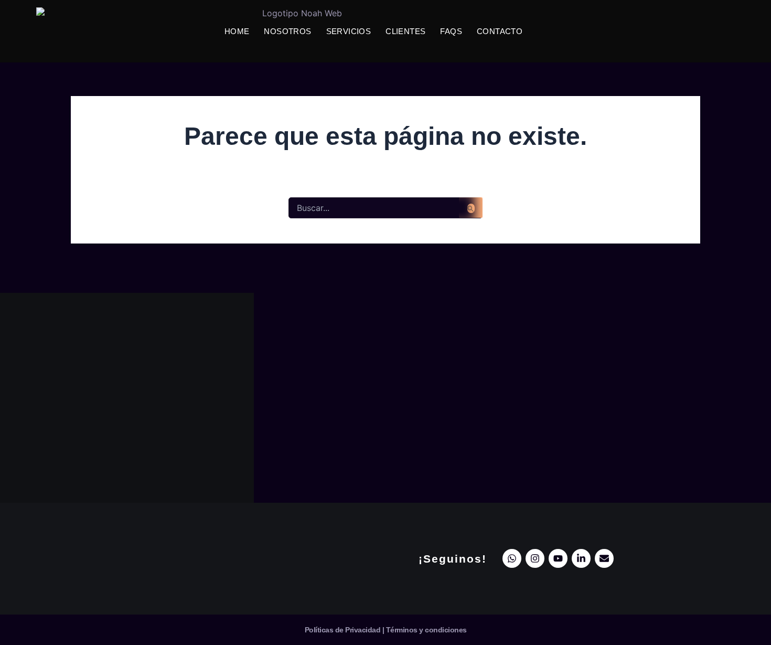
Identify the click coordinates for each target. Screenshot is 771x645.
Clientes (405, 31)
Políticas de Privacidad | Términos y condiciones (386, 630)
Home (237, 31)
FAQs (451, 31)
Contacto (499, 31)
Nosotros (287, 31)
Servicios (348, 31)
